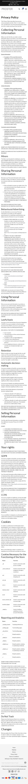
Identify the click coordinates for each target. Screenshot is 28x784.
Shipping (14, 749)
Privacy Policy (14, 754)
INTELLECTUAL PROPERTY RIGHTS (14, 758)
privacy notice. (24, 766)
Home (14, 747)
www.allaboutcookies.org (11, 700)
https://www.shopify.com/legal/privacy (16, 190)
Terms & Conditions (14, 756)
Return (14, 752)
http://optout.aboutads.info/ (17, 293)
